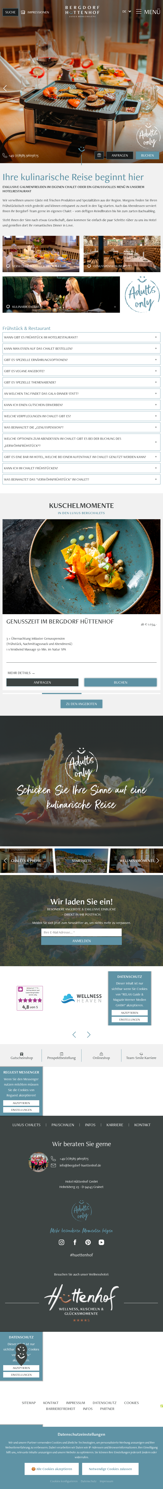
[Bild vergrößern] (28, 1162)
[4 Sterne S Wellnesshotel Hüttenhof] (81, 1302)
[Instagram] (61, 1243)
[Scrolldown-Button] (81, 155)
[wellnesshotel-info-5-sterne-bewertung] (30, 998)
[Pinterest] (88, 1243)
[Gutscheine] (99, 155)
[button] (5, 88)
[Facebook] (75, 1243)
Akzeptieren (129, 1013)
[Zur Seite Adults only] (148, 135)
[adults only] (82, 1210)
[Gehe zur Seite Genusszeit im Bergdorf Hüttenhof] (81, 566)
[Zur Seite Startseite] (82, 12)
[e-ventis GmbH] (161, 1405)
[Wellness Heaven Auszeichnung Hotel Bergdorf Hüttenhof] (81, 998)
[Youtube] (101, 1243)
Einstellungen (129, 1019)
